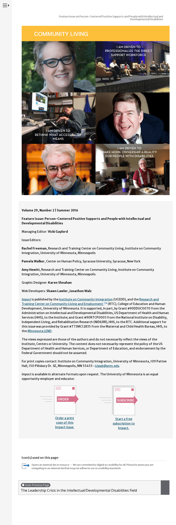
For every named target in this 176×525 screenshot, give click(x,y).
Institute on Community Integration (86, 299)
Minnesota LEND (39, 331)
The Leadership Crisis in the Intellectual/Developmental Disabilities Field (79, 488)
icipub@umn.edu (107, 366)
